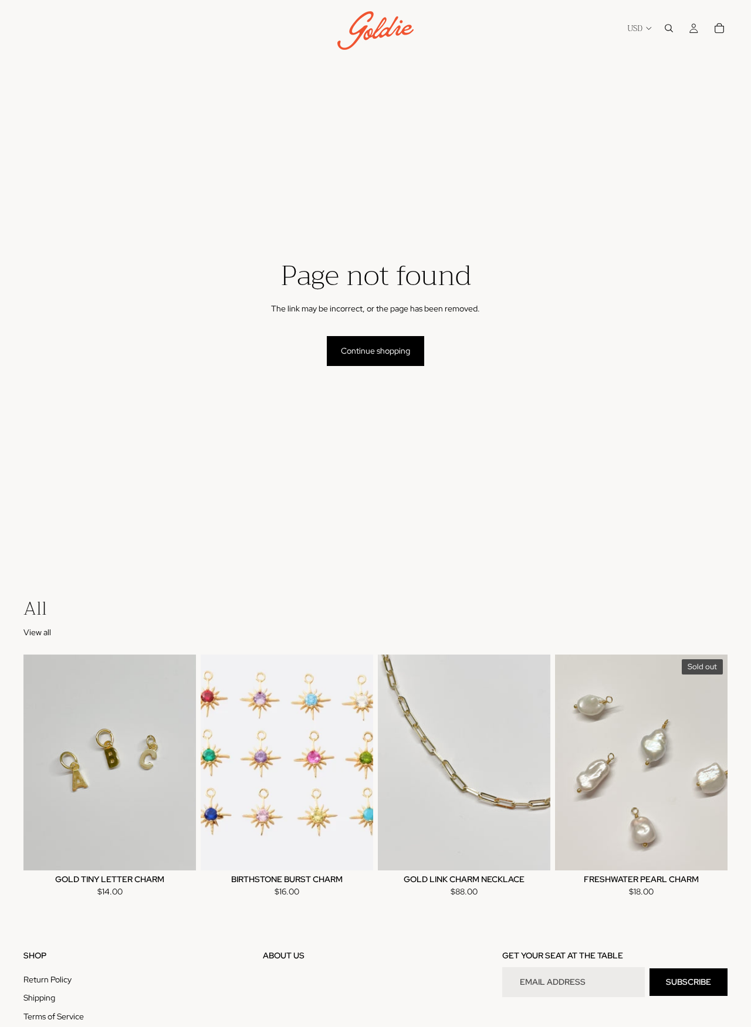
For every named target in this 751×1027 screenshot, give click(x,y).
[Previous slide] (41, 762)
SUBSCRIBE (688, 982)
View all (37, 632)
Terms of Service (53, 1016)
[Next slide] (178, 762)
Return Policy (47, 979)
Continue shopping (375, 350)
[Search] (669, 28)
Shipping (39, 997)
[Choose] (177, 852)
